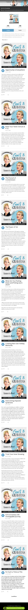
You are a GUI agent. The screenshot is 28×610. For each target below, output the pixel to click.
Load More (14, 596)
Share (8, 30)
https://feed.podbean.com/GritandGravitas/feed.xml (13, 10)
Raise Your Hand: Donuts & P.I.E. (15, 127)
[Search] (24, 2)
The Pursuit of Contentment (10, 179)
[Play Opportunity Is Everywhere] (2, 70)
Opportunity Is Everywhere (15, 70)
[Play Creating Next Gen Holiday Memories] (2, 344)
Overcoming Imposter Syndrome (13, 402)
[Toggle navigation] (26, 2)
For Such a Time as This (13, 572)
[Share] (8, 94)
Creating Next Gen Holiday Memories (15, 344)
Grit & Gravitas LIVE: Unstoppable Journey (13, 516)
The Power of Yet (11, 227)
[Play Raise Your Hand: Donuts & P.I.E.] (2, 127)
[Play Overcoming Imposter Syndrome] (2, 401)
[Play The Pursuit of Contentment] (2, 178)
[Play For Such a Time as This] (2, 572)
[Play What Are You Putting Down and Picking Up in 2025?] (2, 281)
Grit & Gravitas (5, 8)
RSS (20, 30)
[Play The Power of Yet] (2, 227)
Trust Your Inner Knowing (14, 454)
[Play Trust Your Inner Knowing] (2, 454)
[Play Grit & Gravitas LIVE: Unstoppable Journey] (2, 515)
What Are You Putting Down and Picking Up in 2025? (13, 283)
